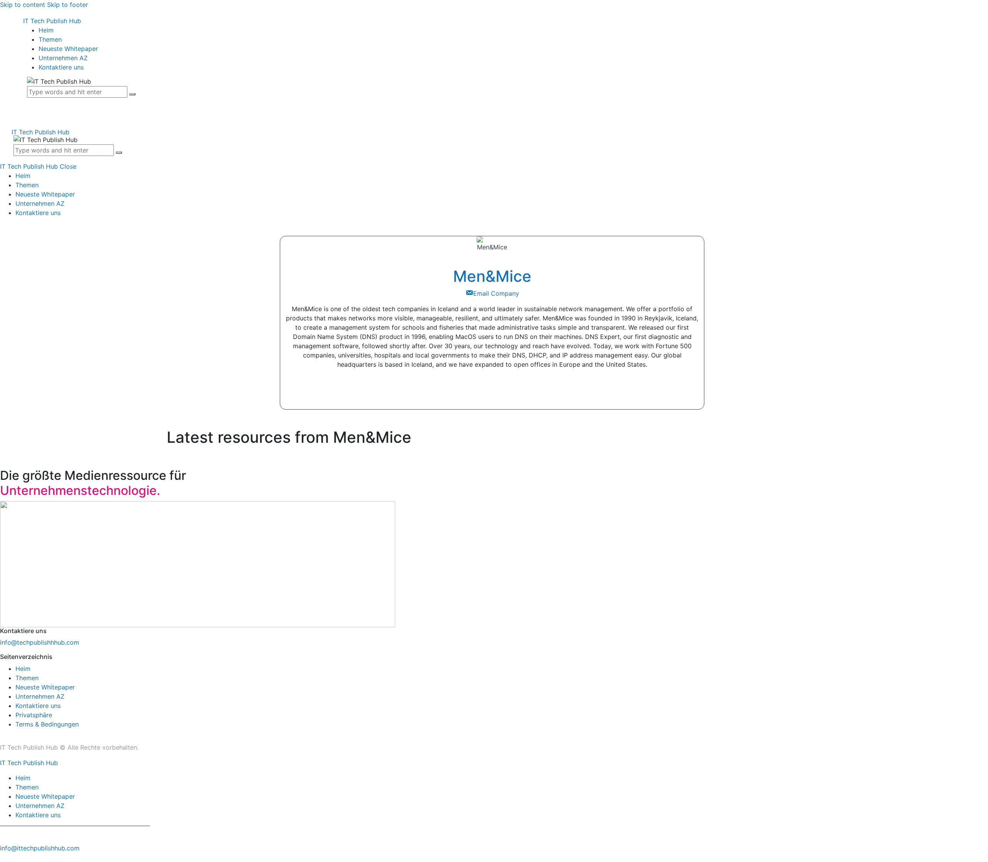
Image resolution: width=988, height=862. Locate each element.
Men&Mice (492, 276)
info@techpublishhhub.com (39, 642)
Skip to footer (67, 4)
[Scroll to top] (4, 857)
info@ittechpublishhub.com (40, 848)
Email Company (496, 293)
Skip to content (22, 4)
